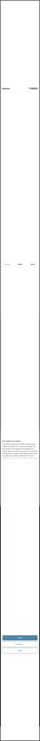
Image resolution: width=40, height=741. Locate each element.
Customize (19, 644)
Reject (20, 650)
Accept (20, 638)
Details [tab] (20, 264)
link (3, 460)
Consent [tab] (7, 264)
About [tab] (33, 264)
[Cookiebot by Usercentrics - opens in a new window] (29, 88)
